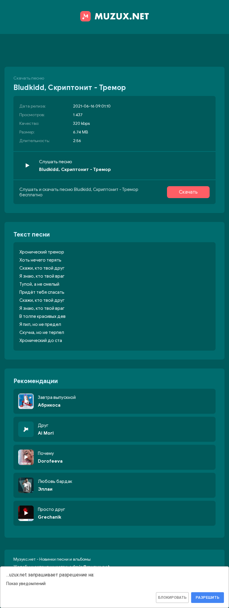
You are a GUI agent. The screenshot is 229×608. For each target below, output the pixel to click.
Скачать (188, 192)
